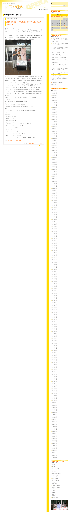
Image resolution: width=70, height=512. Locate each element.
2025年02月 (54, 97)
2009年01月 (54, 421)
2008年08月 (54, 429)
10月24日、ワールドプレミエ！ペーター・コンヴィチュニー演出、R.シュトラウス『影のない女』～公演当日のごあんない (59, 77)
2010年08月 (54, 388)
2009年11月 (54, 404)
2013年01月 (54, 338)
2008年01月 (54, 441)
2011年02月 (54, 378)
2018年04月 (54, 229)
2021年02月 (54, 171)
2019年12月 (54, 195)
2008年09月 (54, 428)
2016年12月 (54, 257)
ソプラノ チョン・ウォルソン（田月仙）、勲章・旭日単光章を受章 (59, 65)
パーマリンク (39, 143)
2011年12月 (54, 360)
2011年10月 (54, 364)
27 (59, 27)
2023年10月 (54, 121)
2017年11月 (54, 238)
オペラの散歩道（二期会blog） (26, 8)
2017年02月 (54, 254)
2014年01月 (54, 317)
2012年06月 (54, 350)
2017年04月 (54, 250)
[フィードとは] (53, 84)
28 (61, 27)
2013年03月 (54, 335)
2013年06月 (54, 329)
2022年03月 (54, 148)
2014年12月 (54, 298)
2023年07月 (54, 126)
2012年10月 (54, 343)
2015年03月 (54, 293)
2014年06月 (54, 309)
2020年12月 (54, 174)
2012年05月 (54, 352)
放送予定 (53, 494)
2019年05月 (54, 207)
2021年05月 (54, 166)
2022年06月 (54, 143)
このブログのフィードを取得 (57, 82)
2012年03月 (54, 355)
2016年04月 (54, 271)
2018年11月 (54, 217)
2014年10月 (54, 302)
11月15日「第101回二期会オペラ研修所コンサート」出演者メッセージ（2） (60, 72)
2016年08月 (54, 264)
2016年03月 (54, 273)
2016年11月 (54, 259)
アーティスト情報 (55, 468)
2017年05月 (54, 248)
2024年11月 (54, 99)
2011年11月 (54, 362)
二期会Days (54, 482)
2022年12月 (54, 133)
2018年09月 (54, 221)
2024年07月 (54, 105)
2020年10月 (54, 178)
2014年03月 (54, 314)
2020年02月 (54, 192)
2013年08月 (54, 326)
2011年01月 (54, 379)
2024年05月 (54, 109)
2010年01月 (54, 400)
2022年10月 (54, 136)
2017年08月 (54, 243)
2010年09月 (54, 386)
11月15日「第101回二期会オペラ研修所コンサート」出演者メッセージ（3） (60, 69)
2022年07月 (54, 142)
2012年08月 (54, 347)
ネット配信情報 (55, 478)
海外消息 (53, 495)
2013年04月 (54, 333)
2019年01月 (54, 214)
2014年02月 (54, 316)
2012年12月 (54, 340)
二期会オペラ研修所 (56, 487)
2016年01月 (54, 276)
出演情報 (53, 492)
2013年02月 (54, 336)
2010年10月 (54, 385)
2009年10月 (54, 405)
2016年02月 (54, 274)
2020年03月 (54, 190)
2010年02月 (54, 398)
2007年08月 (54, 450)
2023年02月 (54, 130)
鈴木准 (15, 140)
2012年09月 (54, 345)
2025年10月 (54, 95)
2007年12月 (54, 443)
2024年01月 (54, 116)
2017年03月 (54, 252)
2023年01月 (54, 131)
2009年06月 (54, 412)
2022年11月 (54, 135)
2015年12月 (54, 278)
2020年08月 (54, 181)
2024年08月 (54, 104)
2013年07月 (54, 328)
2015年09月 (54, 283)
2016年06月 (54, 267)
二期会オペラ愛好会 (56, 485)
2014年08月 (54, 305)
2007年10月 (54, 447)
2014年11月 (54, 300)
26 (57, 27)
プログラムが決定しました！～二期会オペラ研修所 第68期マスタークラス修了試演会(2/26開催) (60, 61)
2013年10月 (54, 323)
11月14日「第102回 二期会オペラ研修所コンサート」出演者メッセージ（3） (60, 44)
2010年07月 (54, 390)
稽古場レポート (55, 497)
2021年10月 (54, 157)
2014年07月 (54, 307)
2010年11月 (54, 383)
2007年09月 (54, 448)
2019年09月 (54, 200)
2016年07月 (54, 266)
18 (54, 25)
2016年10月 (54, 261)
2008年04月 (54, 436)
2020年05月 (54, 186)
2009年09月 (54, 407)
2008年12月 (54, 423)
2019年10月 (54, 198)
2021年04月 (54, 167)
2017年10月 (54, 240)
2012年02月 (54, 357)
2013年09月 (54, 324)
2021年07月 (54, 162)
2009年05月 (54, 414)
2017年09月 (54, 242)
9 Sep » (55, 31)
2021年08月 (54, 161)
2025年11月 (54, 93)
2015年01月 (54, 297)
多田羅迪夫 (10, 140)
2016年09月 (54, 262)
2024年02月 (54, 114)
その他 (53, 466)
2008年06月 (54, 433)
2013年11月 (54, 321)
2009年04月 (54, 416)
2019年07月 (54, 204)
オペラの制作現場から (56, 473)
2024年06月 (54, 107)
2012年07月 (54, 348)
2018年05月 (54, 228)
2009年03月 (54, 417)
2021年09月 (54, 159)
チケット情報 (54, 476)
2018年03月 (54, 231)
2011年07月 (54, 369)
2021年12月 (54, 154)
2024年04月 (54, 111)
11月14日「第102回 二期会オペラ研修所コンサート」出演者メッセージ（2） (60, 48)
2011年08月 (54, 367)
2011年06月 (54, 371)
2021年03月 (54, 169)
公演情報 (53, 490)
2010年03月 (54, 397)
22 (64, 25)
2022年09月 (54, 138)
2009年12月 (54, 402)
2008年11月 (54, 424)
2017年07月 (54, 245)
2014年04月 (54, 312)
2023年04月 (54, 128)
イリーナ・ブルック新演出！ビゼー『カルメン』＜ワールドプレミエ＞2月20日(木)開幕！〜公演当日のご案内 (59, 56)
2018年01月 (54, 235)
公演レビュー (32, 143)
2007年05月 (54, 455)
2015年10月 (54, 281)
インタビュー (54, 471)
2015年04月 (54, 292)
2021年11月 (54, 155)
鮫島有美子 (19, 140)
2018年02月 (54, 233)
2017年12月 (54, 236)
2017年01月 (54, 255)
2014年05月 (54, 310)
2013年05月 (54, 331)
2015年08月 (54, 285)
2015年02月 (54, 295)
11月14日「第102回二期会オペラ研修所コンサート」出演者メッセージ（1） (60, 51)
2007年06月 (54, 454)
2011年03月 (54, 376)
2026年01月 (54, 92)
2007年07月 (54, 452)
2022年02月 (54, 150)
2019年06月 (54, 205)
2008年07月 (54, 431)
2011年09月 (54, 366)
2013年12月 (54, 319)
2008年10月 (54, 426)
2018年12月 (54, 216)
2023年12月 (54, 117)
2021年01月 (54, 173)
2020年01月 (54, 193)
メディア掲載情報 (55, 480)
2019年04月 (54, 209)
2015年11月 (54, 279)
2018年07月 (54, 224)
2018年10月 (54, 219)
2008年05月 (54, 435)
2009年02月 (54, 419)
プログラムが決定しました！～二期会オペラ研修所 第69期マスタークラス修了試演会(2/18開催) (60, 40)
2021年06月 (54, 164)
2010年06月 (54, 391)
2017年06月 (54, 247)
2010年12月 (54, 381)
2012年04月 (54, 354)
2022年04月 (54, 147)
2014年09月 (54, 304)
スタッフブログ (55, 475)
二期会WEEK (54, 483)
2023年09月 (54, 123)
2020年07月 (54, 183)
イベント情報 (54, 470)
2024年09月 (54, 102)
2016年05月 (54, 269)
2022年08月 (54, 140)
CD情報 (53, 464)
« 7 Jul (52, 31)
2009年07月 (54, 410)
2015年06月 (54, 288)
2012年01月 (54, 359)
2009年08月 (54, 409)
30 (66, 27)
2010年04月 (54, 395)
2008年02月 (54, 440)
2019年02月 (54, 212)
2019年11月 (54, 197)
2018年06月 (54, 226)
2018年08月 (54, 223)
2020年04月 (54, 188)
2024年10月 (54, 100)
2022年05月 (54, 145)
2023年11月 (54, 119)
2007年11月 (54, 445)
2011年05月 (54, 373)
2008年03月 (54, 438)
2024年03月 (54, 112)
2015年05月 (54, 290)
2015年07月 (54, 286)
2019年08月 (54, 202)
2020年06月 (54, 185)
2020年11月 (54, 176)
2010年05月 (54, 393)
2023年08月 (54, 124)
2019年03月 (54, 211)
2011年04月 (54, 374)
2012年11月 (54, 342)
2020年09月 (54, 180)
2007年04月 (54, 457)
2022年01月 (54, 152)
